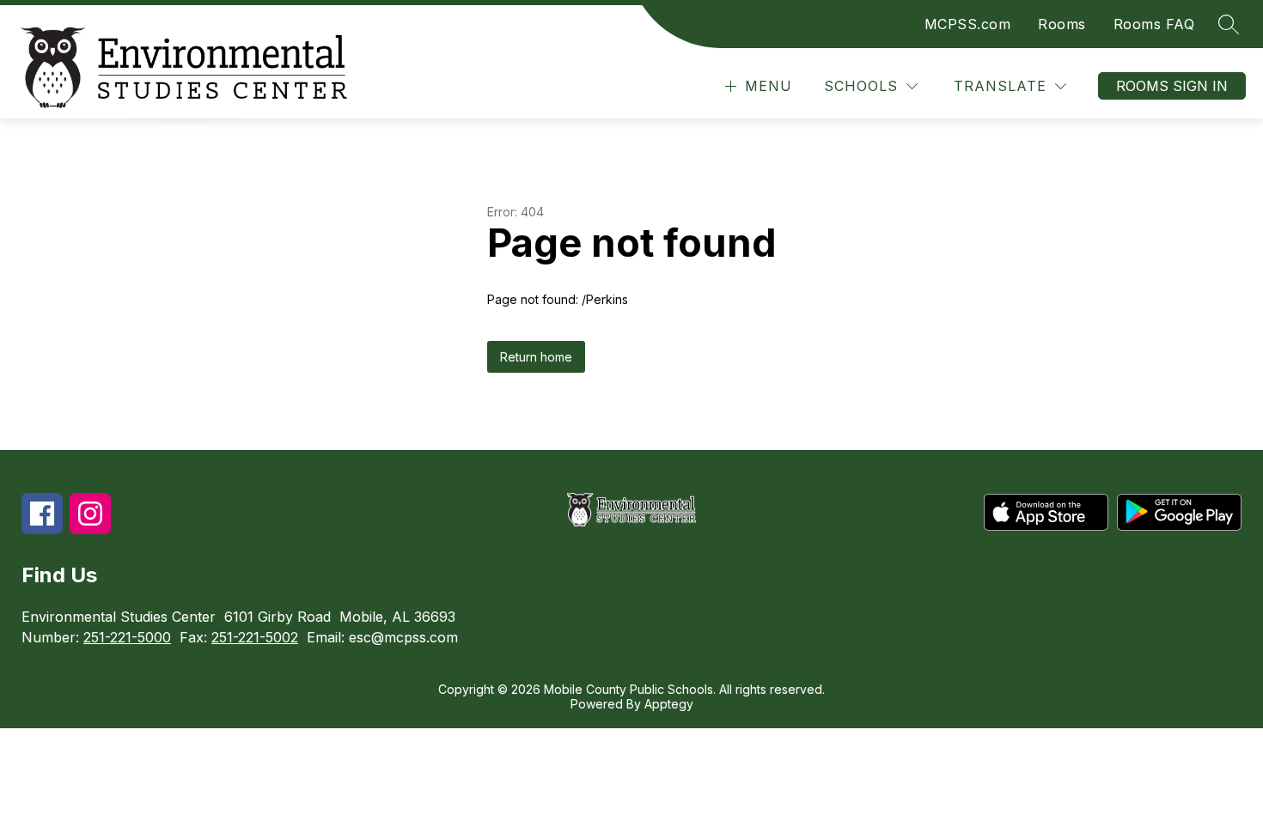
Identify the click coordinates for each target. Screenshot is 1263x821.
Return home (536, 357)
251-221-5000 (127, 637)
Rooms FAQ (1154, 24)
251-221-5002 (254, 637)
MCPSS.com (967, 24)
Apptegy (668, 703)
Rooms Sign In (1172, 85)
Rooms (1062, 24)
